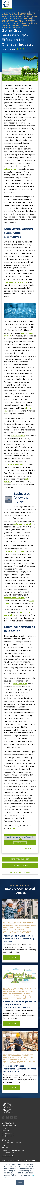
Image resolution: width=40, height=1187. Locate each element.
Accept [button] (20, 1182)
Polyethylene (17, 15)
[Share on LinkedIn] (23, 49)
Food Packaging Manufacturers (17, 15)
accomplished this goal (14, 598)
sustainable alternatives (14, 464)
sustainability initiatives (23, 524)
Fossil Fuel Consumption (14, 23)
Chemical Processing (13, 27)
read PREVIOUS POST (20, 859)
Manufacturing (10, 13)
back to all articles (20, 872)
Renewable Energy (27, 24)
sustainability (9, 20)
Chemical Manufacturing (15, 25)
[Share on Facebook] (20, 49)
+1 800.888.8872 (8, 1133)
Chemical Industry (24, 18)
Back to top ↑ (30, 848)
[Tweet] (17, 49)
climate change (18, 436)
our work (14, 828)
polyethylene (10, 169)
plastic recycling (20, 684)
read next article (20, 865)
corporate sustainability (15, 552)
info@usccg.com (8, 1136)
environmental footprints (15, 282)
